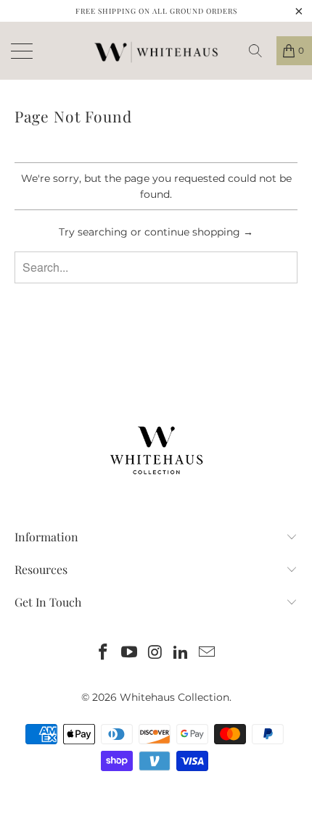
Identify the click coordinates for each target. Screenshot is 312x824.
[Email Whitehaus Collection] (207, 653)
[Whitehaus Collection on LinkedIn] (181, 653)
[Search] (260, 50)
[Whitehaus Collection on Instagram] (155, 653)
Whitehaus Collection (174, 697)
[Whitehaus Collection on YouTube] (129, 653)
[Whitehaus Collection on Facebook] (104, 653)
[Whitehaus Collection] (156, 51)
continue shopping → (198, 231)
